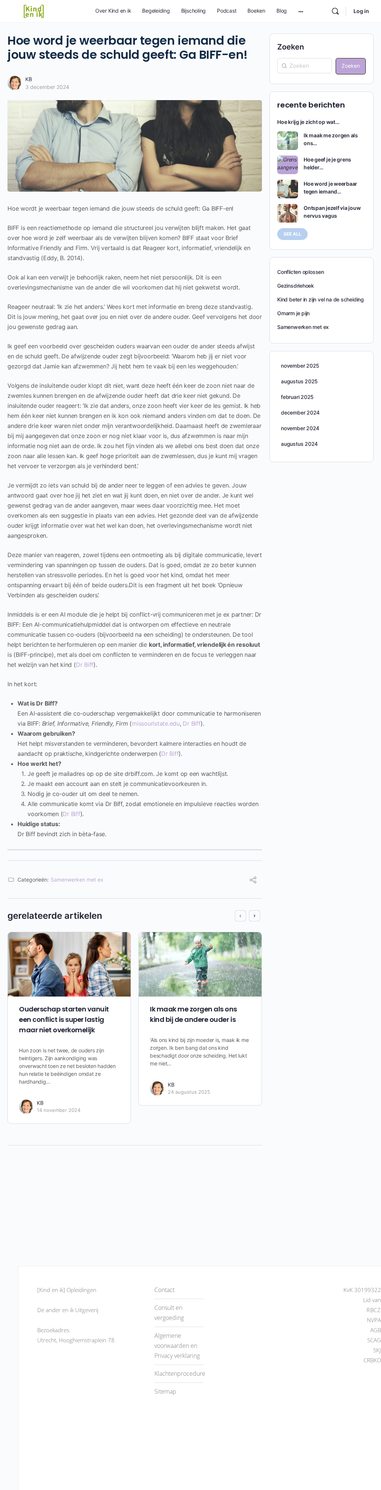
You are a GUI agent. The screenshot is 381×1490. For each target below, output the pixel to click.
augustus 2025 (299, 381)
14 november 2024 (58, 1110)
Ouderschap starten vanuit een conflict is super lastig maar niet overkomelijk (64, 1019)
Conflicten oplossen (300, 272)
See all (292, 234)
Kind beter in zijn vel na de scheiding (320, 299)
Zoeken (290, 46)
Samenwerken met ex (77, 879)
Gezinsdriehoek (295, 285)
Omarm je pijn (293, 313)
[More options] (301, 11)
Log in (361, 11)
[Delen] (253, 881)
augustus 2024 (299, 444)
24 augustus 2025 (189, 1092)
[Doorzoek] (335, 11)
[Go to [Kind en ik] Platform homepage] (33, 10)
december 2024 (300, 412)
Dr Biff (84, 664)
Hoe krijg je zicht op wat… (308, 122)
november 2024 (300, 428)
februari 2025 (297, 397)
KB (28, 79)
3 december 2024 (47, 87)
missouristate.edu (156, 723)
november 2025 (300, 365)
